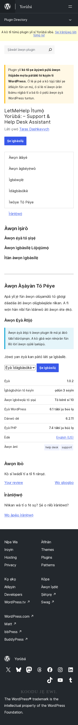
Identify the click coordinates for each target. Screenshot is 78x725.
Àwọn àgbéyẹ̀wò (22, 168)
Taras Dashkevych (34, 129)
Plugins (46, 557)
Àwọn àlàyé (18, 157)
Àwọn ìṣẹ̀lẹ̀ (49, 587)
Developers (13, 594)
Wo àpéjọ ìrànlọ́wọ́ (18, 515)
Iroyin (8, 549)
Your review (13, 482)
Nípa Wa (11, 542)
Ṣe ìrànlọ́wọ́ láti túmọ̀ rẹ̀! (55, 33)
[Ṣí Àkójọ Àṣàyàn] (71, 6)
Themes (47, 549)
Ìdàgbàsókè (18, 191)
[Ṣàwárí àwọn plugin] (50, 49)
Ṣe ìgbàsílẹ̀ (15, 141)
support (67, 447)
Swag (47, 602)
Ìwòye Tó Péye (21, 202)
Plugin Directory (15, 19)
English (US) (65, 437)
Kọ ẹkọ (10, 579)
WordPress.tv (17, 602)
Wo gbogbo (64, 482)
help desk (52, 447)
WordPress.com (19, 616)
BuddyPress (16, 639)
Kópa (45, 579)
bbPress (13, 632)
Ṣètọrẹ (48, 594)
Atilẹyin (9, 587)
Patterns (48, 565)
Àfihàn (46, 542)
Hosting (10, 557)
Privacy (10, 565)
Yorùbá (20, 659)
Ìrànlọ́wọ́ (15, 213)
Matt (10, 624)
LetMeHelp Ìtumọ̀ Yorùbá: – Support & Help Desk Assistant (27, 116)
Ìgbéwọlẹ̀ (16, 180)
